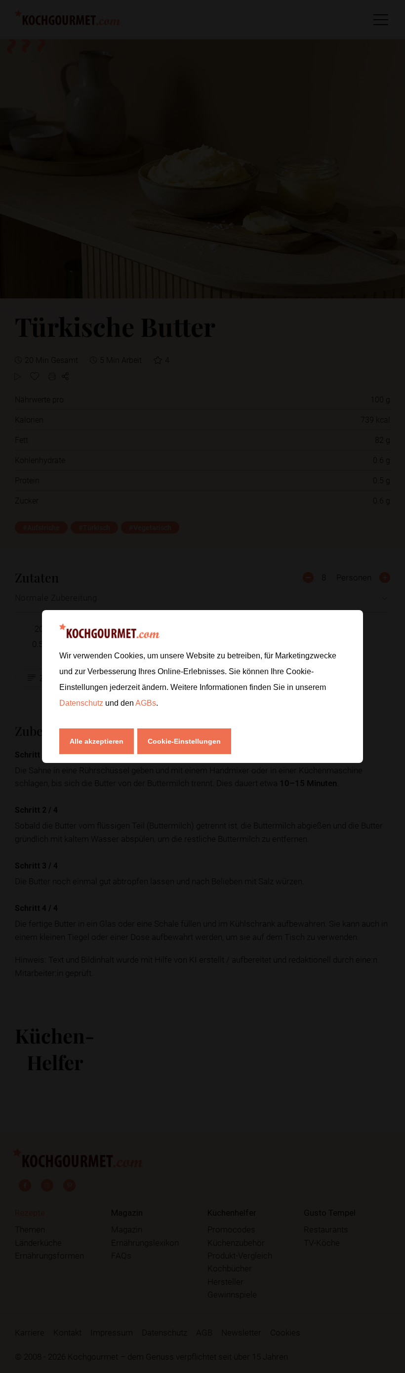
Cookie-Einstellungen (184, 741)
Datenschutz (82, 703)
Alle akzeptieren (96, 741)
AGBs (145, 703)
